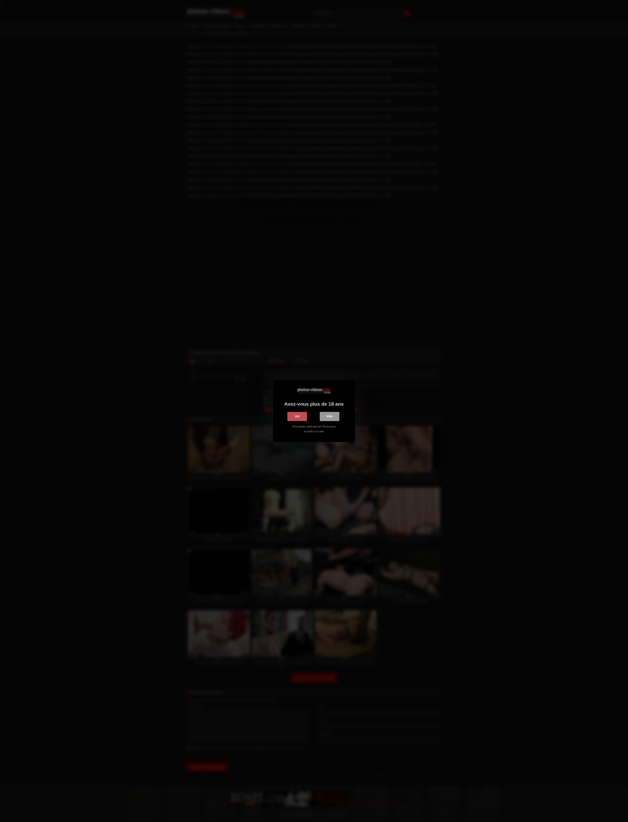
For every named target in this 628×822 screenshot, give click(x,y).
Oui (297, 416)
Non (329, 416)
